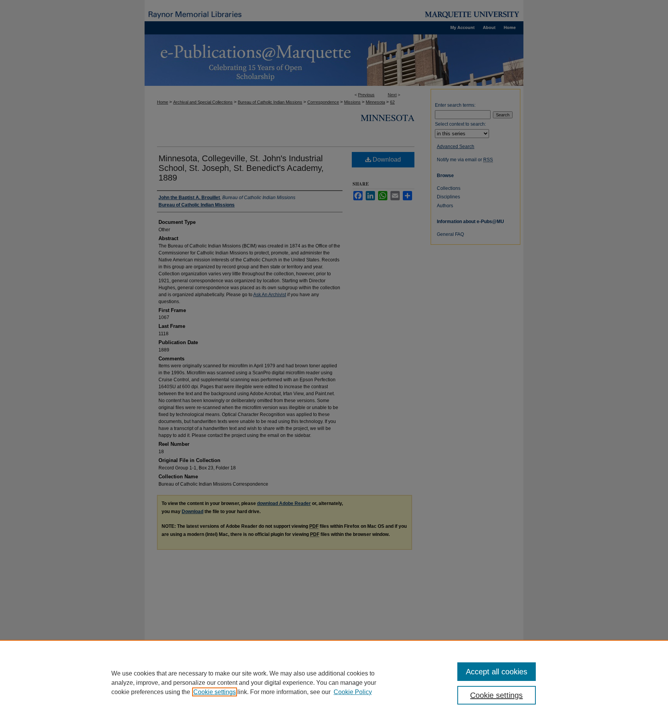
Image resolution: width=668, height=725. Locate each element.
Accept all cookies (496, 671)
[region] (334, 682)
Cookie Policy (353, 692)
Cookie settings (214, 692)
